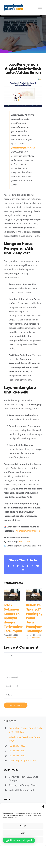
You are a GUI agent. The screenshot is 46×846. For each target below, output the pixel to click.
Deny (23, 833)
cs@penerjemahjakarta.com (22, 760)
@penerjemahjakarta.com (28, 530)
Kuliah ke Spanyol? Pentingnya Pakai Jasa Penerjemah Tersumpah (34, 594)
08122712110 (25, 541)
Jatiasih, (13, 737)
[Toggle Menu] (40, 7)
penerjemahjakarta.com (23, 147)
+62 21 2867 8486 (17, 745)
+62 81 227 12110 (17, 750)
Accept (23, 826)
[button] (42, 806)
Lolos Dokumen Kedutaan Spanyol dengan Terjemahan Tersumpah (11, 594)
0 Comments (12, 637)
